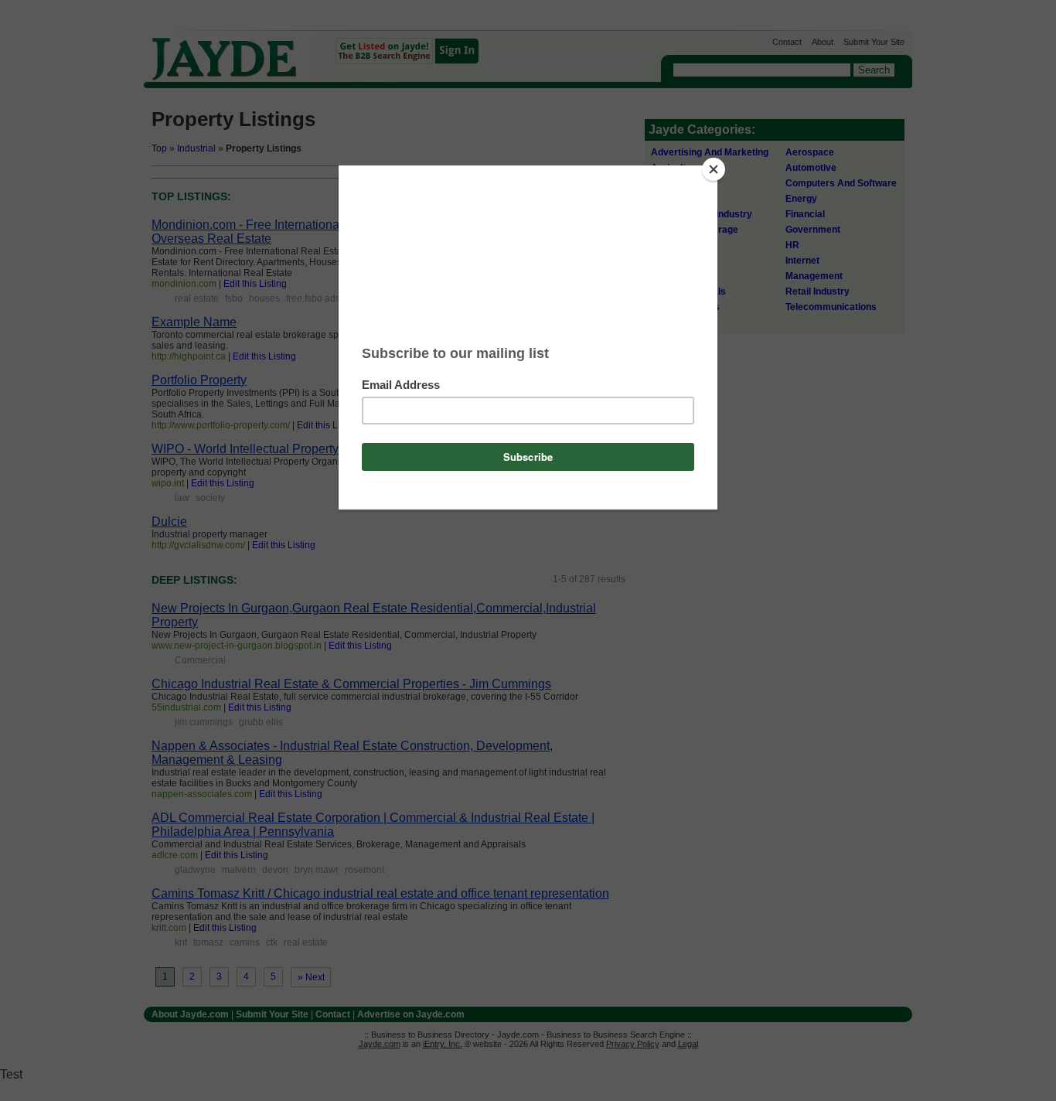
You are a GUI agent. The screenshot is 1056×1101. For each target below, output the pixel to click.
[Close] (713, 169)
